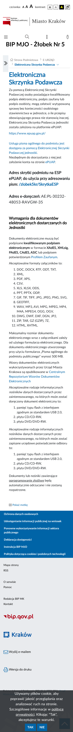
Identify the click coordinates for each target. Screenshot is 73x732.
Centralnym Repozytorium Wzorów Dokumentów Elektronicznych (37, 376)
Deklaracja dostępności (18, 539)
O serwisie (10, 582)
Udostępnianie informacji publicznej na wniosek (32, 521)
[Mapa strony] (47, 37)
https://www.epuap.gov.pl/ (27, 133)
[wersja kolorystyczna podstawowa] (50, 7)
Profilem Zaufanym (44, 257)
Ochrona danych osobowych (21, 514)
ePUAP (50, 162)
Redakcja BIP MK (14, 599)
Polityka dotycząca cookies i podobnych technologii (35, 554)
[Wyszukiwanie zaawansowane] (27, 37)
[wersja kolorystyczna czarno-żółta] (61, 7)
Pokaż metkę (20, 505)
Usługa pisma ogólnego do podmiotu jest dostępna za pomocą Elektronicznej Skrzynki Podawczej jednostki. (39, 148)
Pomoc (8, 587)
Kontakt (8, 604)
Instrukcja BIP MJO (15, 547)
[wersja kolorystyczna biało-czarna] (55, 7)
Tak (30, 727)
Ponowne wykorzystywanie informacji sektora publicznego (31, 530)
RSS (6, 570)
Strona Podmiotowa (26, 60)
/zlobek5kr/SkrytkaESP (38, 184)
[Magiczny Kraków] (36, 637)
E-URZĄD (49, 60)
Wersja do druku (20, 669)
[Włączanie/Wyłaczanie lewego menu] (5, 63)
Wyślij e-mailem (19, 651)
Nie (42, 727)
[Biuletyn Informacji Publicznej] (36, 619)
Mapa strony (11, 565)
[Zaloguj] (68, 37)
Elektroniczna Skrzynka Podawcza (35, 64)
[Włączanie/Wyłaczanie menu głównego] (6, 37)
